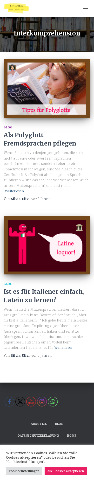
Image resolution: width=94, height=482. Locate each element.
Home (71, 435)
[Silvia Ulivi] (18, 8)
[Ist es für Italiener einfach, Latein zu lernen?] (47, 245)
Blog (8, 127)
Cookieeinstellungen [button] (24, 471)
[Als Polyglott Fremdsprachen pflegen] (47, 88)
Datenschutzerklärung (38, 435)
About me (39, 424)
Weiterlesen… (16, 191)
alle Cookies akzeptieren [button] (65, 471)
